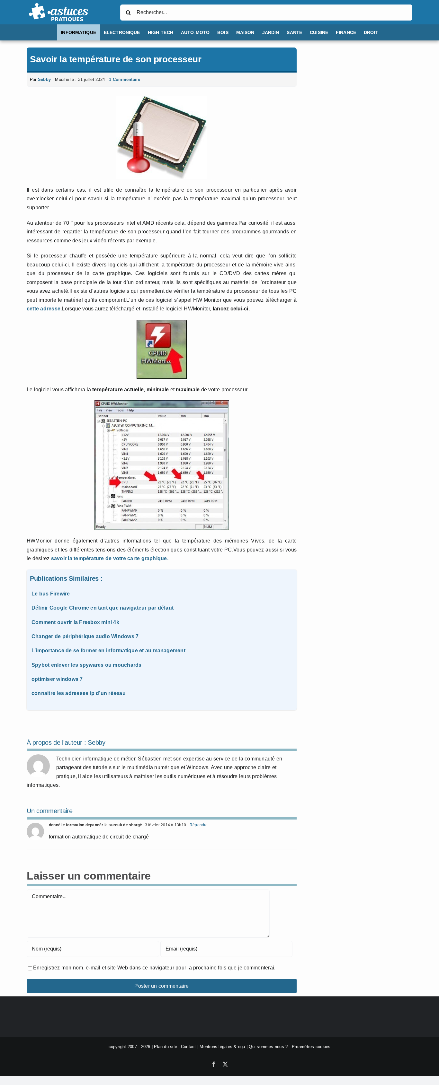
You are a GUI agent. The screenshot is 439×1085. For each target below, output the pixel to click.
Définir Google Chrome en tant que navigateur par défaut (102, 608)
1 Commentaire (124, 79)
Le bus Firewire (50, 593)
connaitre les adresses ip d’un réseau (78, 693)
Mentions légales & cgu (222, 1046)
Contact (188, 1046)
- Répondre (197, 825)
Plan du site (165, 1046)
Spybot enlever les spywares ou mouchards (86, 665)
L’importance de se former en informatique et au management (108, 650)
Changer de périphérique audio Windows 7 (85, 636)
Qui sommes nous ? (268, 1046)
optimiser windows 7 (57, 679)
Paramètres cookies (311, 1046)
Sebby (44, 79)
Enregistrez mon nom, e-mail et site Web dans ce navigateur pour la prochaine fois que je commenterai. (154, 967)
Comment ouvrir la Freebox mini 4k (75, 622)
